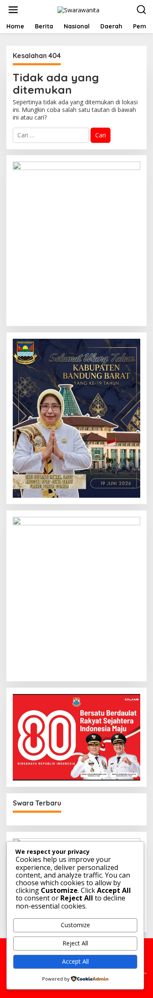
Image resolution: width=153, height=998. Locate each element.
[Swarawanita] (78, 9)
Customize (75, 925)
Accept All (75, 961)
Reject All (75, 943)
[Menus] (13, 10)
